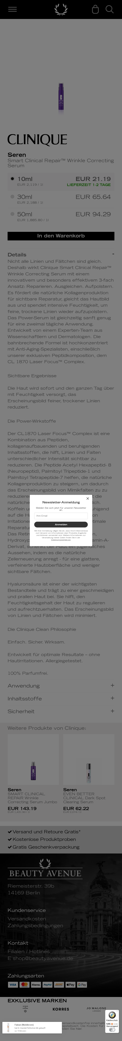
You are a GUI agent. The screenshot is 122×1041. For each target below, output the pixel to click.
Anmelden (61, 524)
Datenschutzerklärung (60, 540)
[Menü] (117, 1011)
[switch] (112, 1030)
